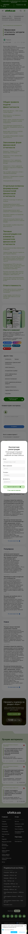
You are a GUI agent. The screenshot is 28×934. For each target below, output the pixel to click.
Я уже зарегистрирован (14, 490)
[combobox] (14, 481)
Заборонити (22, 932)
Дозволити (14, 932)
